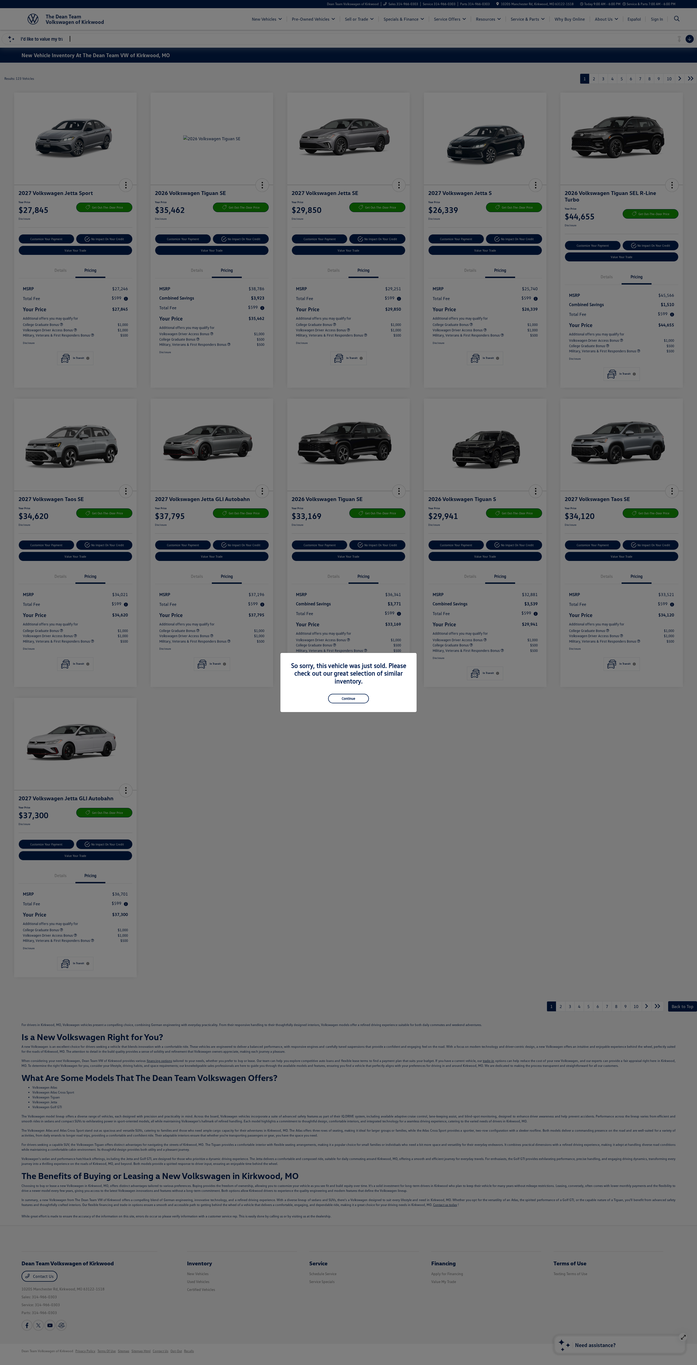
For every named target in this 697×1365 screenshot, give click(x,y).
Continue (348, 698)
